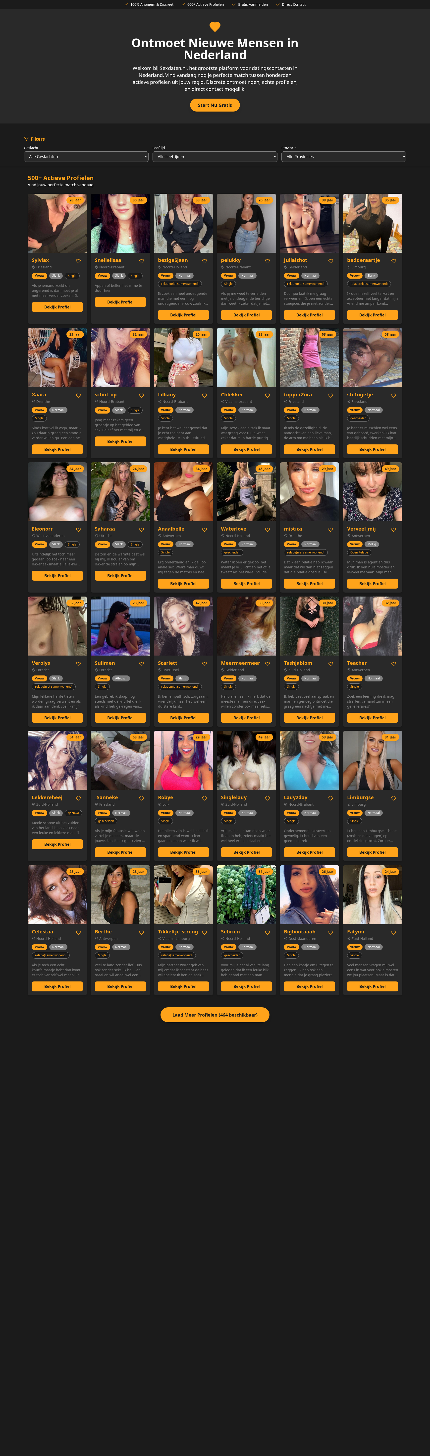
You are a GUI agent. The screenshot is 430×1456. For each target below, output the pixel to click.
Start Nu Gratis (215, 105)
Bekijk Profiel (57, 307)
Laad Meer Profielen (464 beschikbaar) (215, 1015)
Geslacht (31, 147)
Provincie (289, 147)
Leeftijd (159, 147)
